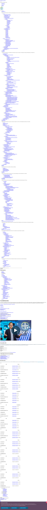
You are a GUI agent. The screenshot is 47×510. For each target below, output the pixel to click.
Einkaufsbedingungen (8, 43)
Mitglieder (8, 26)
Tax (4, 206)
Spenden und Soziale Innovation (9, 199)
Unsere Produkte (5, 490)
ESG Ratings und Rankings (6, 191)
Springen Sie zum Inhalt (3, 0)
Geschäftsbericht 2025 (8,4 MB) (3, 356)
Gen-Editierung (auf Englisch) (9, 93)
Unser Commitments (6, 115)
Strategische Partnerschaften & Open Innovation (9, 146)
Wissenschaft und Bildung (10, 200)
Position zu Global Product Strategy (10, 216)
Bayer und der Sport (9, 203)
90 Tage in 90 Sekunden (3, 341)
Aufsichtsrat (7, 25)
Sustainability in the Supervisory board (8, 207)
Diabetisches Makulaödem (10, 70)
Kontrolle (5, 254)
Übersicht (4, 223)
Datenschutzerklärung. (22, 505)
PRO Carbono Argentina (8, 138)
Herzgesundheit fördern (8, 109)
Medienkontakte (5, 228)
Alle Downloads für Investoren (3, 313)
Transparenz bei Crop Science (6, 157)
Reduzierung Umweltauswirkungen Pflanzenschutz (11, 135)
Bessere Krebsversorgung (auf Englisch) (10, 102)
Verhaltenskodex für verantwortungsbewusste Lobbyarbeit (12, 187)
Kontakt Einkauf (6, 46)
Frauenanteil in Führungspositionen (9, 18)
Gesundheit (3, 50)
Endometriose (8, 72)
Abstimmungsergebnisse (7, 283)
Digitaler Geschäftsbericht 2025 (3, 318)
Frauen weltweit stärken (8, 96)
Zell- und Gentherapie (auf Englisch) (8, 91)
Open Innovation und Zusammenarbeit (7, 177)
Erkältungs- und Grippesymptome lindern (10, 111)
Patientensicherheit (8, 104)
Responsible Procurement (8, 41)
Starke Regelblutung (9, 73)
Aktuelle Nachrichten (5, 494)
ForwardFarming (6, 144)
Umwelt (4, 192)
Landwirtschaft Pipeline (7, 175)
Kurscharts (5, 247)
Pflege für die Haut (8, 108)
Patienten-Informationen (5, 169)
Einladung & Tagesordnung (9, 235)
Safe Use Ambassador (8, 156)
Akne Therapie (8, 74)
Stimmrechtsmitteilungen (7, 250)
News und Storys (5, 161)
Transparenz (5, 103)
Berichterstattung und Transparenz (6, 183)
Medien (2, 220)
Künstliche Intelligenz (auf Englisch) (11, 85)
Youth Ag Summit (8, 163)
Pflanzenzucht (5, 160)
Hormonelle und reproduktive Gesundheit (10, 71)
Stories (4, 224)
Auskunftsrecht (7, 238)
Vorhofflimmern (9, 61)
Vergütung (8, 27)
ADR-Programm (5, 293)
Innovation (4, 124)
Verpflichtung (8, 188)
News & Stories (4, 492)
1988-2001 (7, 34)
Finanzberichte (3, 285)
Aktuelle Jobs (4, 493)
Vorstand (7, 19)
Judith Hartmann (9, 21)
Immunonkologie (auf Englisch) (10, 89)
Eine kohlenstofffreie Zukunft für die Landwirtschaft (11, 137)
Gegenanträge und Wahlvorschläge (8, 279)
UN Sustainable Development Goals (10, 219)
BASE (6, 214)
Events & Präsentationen (5, 233)
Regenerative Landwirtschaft (6, 125)
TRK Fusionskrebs (9, 66)
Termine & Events (5, 49)
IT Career (5, 262)
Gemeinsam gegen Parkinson (10, 79)
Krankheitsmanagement (9, 128)
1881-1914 (7, 30)
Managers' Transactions (6, 253)
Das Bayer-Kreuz (8, 37)
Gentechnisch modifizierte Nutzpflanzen (8, 159)
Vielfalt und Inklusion (6, 17)
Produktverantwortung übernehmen (8, 155)
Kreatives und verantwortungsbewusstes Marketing (11, 116)
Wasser (8, 142)
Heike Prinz (8, 22)
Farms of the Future (6, 145)
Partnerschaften (7, 113)
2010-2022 (7, 35)
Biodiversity (5, 140)
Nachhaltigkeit (3, 178)
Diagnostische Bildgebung (10, 87)
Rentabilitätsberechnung (7, 249)
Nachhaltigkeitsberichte (6, 184)
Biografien (7, 36)
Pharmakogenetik (9, 77)
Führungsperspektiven (8, 94)
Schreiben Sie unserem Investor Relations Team (5, 314)
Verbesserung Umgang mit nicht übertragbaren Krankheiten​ (12, 101)
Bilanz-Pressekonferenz (13, 352)
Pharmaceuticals (5, 54)
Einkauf (4, 38)
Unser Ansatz (7, 39)
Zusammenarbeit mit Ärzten (10, 189)
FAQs (6, 240)
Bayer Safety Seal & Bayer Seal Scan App (10, 154)
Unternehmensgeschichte (7, 29)
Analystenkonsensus (5, 290)
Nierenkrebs (8, 64)
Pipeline (7, 80)
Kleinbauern (7, 134)
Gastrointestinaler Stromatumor (10, 63)
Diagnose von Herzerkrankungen (10, 58)
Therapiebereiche (6, 55)
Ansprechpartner (5, 164)
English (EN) (3, 3)
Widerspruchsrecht (8, 239)
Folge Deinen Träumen (6, 264)
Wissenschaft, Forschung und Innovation (7, 174)
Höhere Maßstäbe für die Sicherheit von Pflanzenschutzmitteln (12, 218)
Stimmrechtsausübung (6, 282)
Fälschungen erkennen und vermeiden (10, 153)
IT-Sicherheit (5, 47)
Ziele (5, 133)
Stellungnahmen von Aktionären (9, 237)
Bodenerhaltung (9, 143)
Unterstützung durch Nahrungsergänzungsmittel (11, 110)
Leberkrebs (8, 65)
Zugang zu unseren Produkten (7, 198)
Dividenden (5, 248)
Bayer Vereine (7, 201)
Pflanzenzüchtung (9, 131)
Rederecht (5, 280)
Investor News (4, 232)
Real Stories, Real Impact (7, 16)
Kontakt (4, 256)
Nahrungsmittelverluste (6, 150)
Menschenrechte (6, 197)
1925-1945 (7, 31)
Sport (6, 202)
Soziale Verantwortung (5, 195)
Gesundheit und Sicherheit (7, 196)
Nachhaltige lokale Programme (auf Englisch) (12, 98)
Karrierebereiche (6, 260)
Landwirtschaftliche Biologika (9, 126)
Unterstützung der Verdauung (9, 107)
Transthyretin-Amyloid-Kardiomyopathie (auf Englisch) (13, 57)
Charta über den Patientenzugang (9, 95)
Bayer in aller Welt (6, 28)
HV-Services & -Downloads (9, 241)
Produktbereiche (5, 168)
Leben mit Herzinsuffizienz (10, 59)
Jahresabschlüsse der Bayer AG (7, 244)
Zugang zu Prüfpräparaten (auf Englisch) (11, 83)
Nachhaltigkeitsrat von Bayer (7, 208)
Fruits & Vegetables (8, 132)
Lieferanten (5, 152)
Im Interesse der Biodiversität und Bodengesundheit (11, 141)
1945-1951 (7, 32)
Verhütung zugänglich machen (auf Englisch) (12, 99)
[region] (23, 506)
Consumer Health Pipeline (7, 176)
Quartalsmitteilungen (6, 243)
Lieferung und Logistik (8, 44)
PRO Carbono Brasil (8, 139)
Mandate (8, 24)
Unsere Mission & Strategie (7, 14)
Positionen (5, 213)
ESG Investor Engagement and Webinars (8, 190)
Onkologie (7, 88)
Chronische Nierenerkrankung (9, 68)
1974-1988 (7, 33)
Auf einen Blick (5, 181)
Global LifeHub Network (8, 147)
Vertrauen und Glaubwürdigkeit (9, 114)
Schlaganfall (8, 60)
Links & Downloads (5, 298)
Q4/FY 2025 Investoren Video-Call (4, 317)
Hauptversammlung (5, 277)
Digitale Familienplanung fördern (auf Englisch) (12, 97)
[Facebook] (0, 500)
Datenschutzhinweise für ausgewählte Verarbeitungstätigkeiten (11, 48)
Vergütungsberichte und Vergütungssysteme (9, 245)
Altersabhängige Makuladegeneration (11, 69)
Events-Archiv (6, 234)
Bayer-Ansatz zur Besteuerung (6, 296)
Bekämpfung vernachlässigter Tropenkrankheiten (11, 100)
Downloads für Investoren (4, 288)
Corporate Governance (5, 251)
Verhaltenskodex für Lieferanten (9, 40)
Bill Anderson (8, 20)
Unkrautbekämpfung (9, 127)
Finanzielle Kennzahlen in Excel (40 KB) (4, 357)
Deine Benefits (4, 265)
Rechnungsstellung (8, 45)
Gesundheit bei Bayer (5, 53)
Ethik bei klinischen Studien (10, 82)
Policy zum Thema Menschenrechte (10, 212)
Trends (6, 75)
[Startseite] (1, 9)
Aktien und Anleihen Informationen (7, 246)
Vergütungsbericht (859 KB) (3, 358)
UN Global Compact (6, 209)
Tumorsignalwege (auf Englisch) (10, 90)
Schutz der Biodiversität (8, 215)
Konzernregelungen (6, 211)
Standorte (3, 5)
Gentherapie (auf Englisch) (9, 92)
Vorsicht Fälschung (5, 119)
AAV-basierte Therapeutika (10, 76)
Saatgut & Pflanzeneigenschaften (9, 129)
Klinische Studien (9, 81)
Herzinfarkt (8, 56)
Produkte (5, 112)
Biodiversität (5, 193)
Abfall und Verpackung (6, 194)
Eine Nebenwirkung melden (6, 118)
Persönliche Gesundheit (5, 106)
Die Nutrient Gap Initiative (9, 117)
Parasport (8, 204)
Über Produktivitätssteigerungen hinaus (8, 148)
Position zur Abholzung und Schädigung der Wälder (11, 217)
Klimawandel (5, 136)
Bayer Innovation (8, 162)
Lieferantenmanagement (7, 210)
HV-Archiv (7, 242)
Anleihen (4, 291)
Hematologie (7, 62)
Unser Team (4, 263)
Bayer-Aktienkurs (5, 495)
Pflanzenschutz (6, 158)
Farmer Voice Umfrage (5, 123)
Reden (3, 225)
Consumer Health (5, 489)
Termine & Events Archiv (7, 227)
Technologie (7, 84)
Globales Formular (2, 498)
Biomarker (8, 78)
